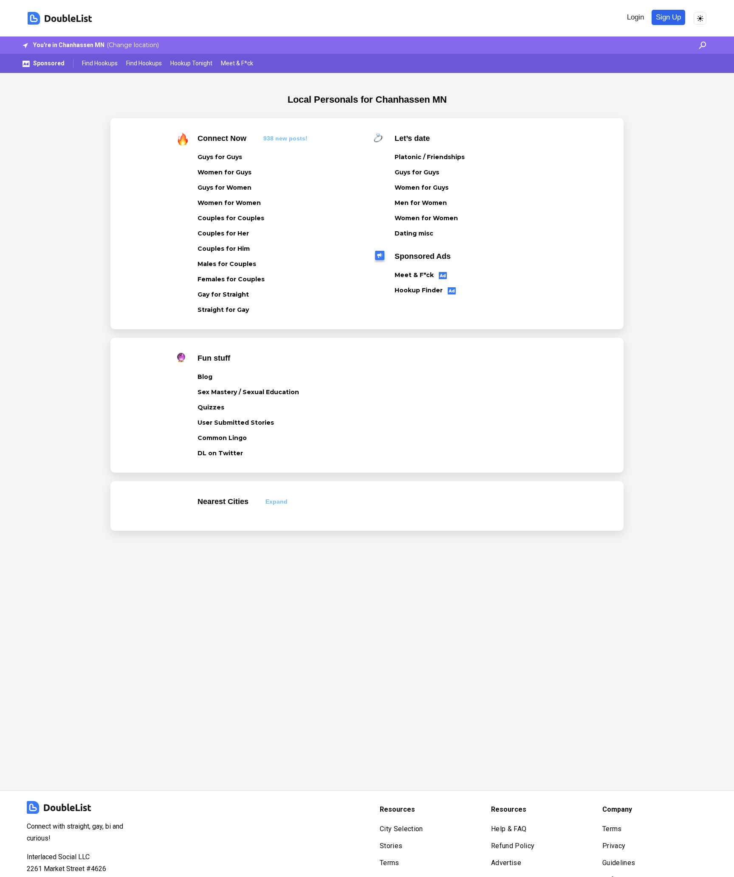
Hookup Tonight (191, 63)
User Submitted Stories (236, 422)
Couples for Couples (231, 218)
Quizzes (211, 407)
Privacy (613, 846)
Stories (391, 846)
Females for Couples (231, 279)
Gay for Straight (223, 294)
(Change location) (133, 45)
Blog (205, 377)
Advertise (506, 863)
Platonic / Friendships (430, 157)
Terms (389, 863)
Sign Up (668, 17)
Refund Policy (512, 846)
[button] (700, 45)
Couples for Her (223, 233)
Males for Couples (227, 264)
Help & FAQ (508, 829)
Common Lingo (222, 438)
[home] (60, 18)
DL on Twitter (220, 453)
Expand (276, 501)
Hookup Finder (419, 290)
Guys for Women (224, 187)
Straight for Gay (223, 310)
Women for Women (229, 203)
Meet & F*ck (237, 63)
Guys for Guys (220, 157)
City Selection (401, 829)
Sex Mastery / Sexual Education (248, 392)
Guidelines (618, 863)
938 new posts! (285, 138)
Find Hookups (100, 63)
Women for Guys (224, 172)
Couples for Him (224, 248)
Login (635, 17)
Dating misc (414, 233)
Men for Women (421, 203)
